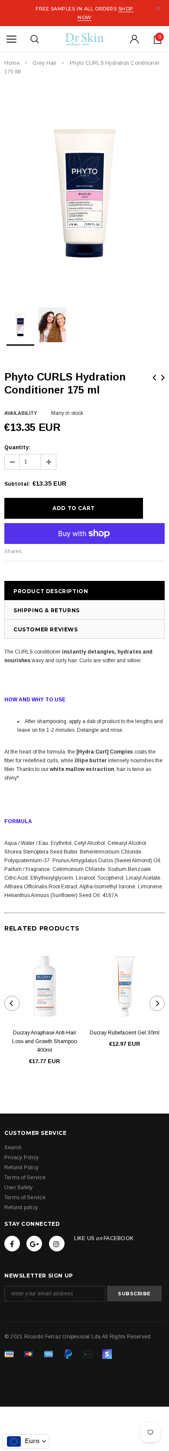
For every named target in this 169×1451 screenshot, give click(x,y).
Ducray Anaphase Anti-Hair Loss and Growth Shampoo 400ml (44, 1041)
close (158, 8)
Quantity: (17, 447)
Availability (20, 413)
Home (12, 63)
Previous (154, 377)
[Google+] (34, 1243)
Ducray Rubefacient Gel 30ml (124, 1033)
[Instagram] (57, 1243)
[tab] (84, 808)
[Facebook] (12, 1243)
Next (163, 377)
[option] (84, 191)
